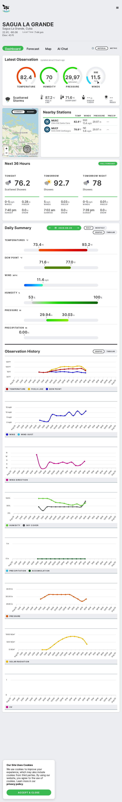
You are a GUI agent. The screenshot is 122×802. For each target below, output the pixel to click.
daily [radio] (88, 228)
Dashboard (11, 48)
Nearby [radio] (30, 112)
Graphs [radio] (98, 351)
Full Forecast (107, 163)
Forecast (29, 48)
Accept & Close (29, 792)
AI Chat (55, 48)
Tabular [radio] (111, 351)
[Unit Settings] (93, 48)
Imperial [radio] (101, 48)
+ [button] (6, 148)
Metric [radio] (113, 48)
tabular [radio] (111, 232)
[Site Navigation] (117, 8)
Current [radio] (18, 112)
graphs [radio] (98, 232)
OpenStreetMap (22, 156)
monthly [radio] (100, 228)
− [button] (6, 153)
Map (42, 48)
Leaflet (11, 156)
